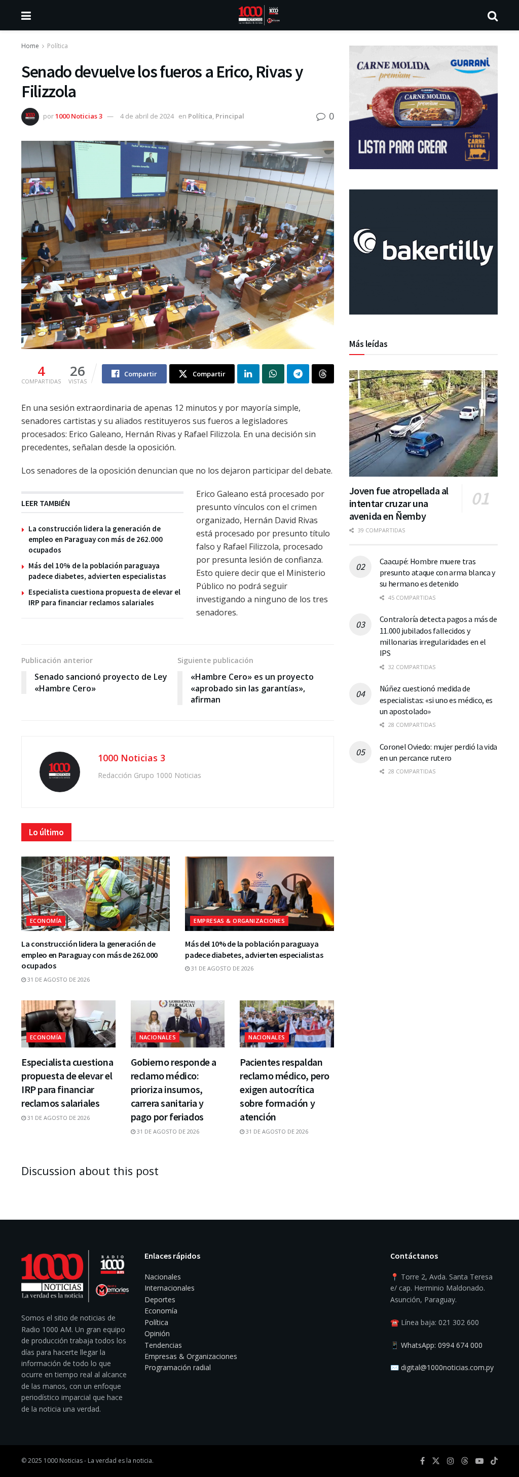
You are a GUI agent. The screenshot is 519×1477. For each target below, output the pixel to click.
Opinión (157, 1333)
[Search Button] (493, 15)
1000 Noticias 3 (78, 116)
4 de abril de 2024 (147, 116)
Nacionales (157, 1037)
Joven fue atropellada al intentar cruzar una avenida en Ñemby (399, 503)
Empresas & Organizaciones (239, 920)
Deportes (159, 1299)
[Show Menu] (26, 15)
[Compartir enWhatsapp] (273, 373)
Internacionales (169, 1288)
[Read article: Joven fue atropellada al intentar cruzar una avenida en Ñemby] (423, 423)
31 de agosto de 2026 (58, 979)
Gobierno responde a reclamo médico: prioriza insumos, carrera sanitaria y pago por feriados (173, 1089)
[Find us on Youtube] (479, 1461)
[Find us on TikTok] (494, 1461)
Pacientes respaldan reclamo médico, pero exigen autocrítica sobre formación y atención (284, 1089)
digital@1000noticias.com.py (447, 1367)
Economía (46, 920)
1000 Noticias (63, 1460)
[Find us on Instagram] (450, 1461)
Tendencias (163, 1345)
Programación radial (177, 1367)
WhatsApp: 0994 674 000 (442, 1345)
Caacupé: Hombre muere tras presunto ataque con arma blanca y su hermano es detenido (437, 572)
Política (57, 46)
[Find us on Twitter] (436, 1461)
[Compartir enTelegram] (298, 373)
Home (30, 46)
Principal (229, 116)
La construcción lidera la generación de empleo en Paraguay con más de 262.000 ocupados (95, 539)
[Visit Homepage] (259, 15)
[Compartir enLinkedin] (248, 373)
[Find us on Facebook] (422, 1461)
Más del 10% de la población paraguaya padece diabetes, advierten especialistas (254, 949)
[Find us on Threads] (464, 1461)
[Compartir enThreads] (323, 373)
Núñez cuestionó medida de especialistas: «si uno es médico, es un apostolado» (436, 699)
